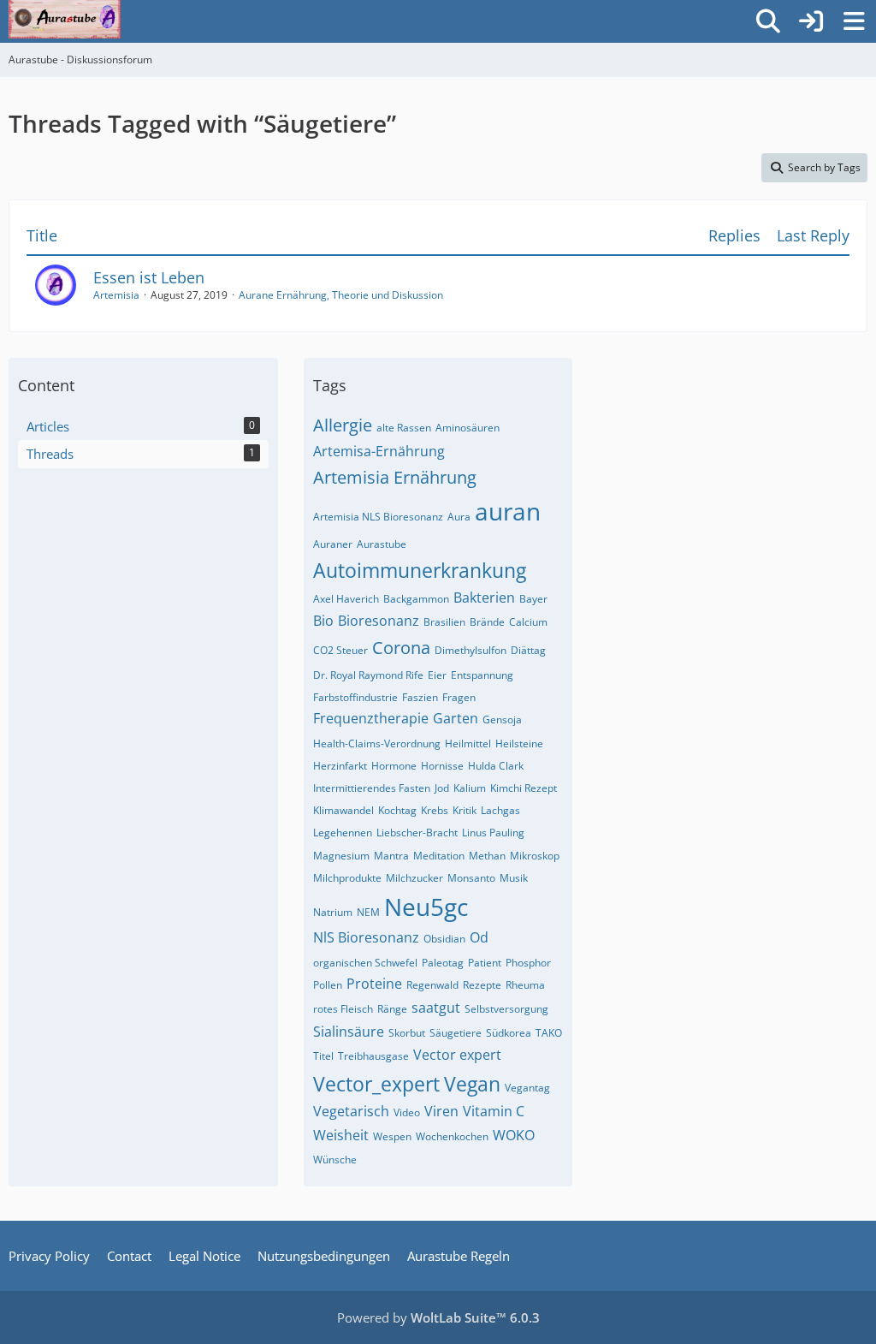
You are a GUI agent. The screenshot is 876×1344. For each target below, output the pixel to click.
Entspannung (482, 675)
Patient (484, 962)
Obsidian (444, 938)
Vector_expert (376, 1083)
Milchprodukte (347, 878)
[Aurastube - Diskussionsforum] (64, 17)
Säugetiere (455, 1033)
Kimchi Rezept (523, 788)
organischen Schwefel (365, 962)
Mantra (391, 855)
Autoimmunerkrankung (419, 570)
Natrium (332, 912)
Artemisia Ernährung (394, 477)
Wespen (392, 1136)
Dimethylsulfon (470, 650)
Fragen (459, 697)
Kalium (469, 788)
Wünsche (335, 1159)
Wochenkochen (452, 1136)
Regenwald (432, 985)
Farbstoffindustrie (355, 697)
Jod (442, 788)
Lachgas (500, 810)
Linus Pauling (493, 832)
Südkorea (508, 1033)
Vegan (472, 1083)
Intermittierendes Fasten (371, 788)
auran (508, 511)
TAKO (549, 1033)
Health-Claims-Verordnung (377, 743)
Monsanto (471, 878)
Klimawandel (343, 810)
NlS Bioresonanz (366, 937)
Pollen (327, 985)
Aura (459, 516)
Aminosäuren (467, 427)
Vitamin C (493, 1111)
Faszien (420, 697)
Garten (455, 718)
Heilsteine (519, 743)
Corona (401, 647)
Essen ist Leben (148, 277)
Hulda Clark (496, 765)
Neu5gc (426, 906)
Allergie (342, 425)
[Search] (768, 21)
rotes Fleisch (343, 1009)
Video (407, 1112)
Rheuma (525, 985)
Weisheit (341, 1135)
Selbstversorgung (506, 1009)
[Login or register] (811, 21)
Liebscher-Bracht (417, 832)
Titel (323, 1056)
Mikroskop (534, 855)
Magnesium (341, 855)
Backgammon (416, 599)
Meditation (439, 855)
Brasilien (444, 622)
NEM (368, 912)
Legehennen (342, 832)
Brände (487, 622)
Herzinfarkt (340, 765)
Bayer (533, 599)
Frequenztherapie (371, 718)
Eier (437, 675)
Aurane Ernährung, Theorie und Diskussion (341, 295)
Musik (514, 878)
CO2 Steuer (340, 650)
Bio (323, 620)
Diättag (528, 650)
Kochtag (397, 810)
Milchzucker (414, 878)
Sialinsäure (348, 1031)
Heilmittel (468, 743)
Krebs (434, 810)
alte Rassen (403, 427)
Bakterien (484, 597)
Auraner (332, 544)
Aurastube (381, 544)
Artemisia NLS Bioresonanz (378, 516)
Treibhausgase (373, 1056)
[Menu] (854, 21)
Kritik (464, 810)
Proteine (374, 983)
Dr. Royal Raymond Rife (368, 675)
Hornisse (442, 765)
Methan (487, 855)
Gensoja (502, 719)
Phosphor (528, 962)
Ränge (392, 1009)
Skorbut (406, 1033)
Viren (441, 1111)
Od (479, 937)
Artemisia (116, 295)
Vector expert (457, 1054)
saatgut (435, 1007)
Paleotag (443, 962)
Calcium (528, 622)
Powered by (438, 1317)
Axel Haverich (346, 599)
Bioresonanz (378, 620)
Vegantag (527, 1087)
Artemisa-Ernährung (379, 451)
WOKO (514, 1135)
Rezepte (482, 985)
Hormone (394, 765)
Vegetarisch (351, 1111)
